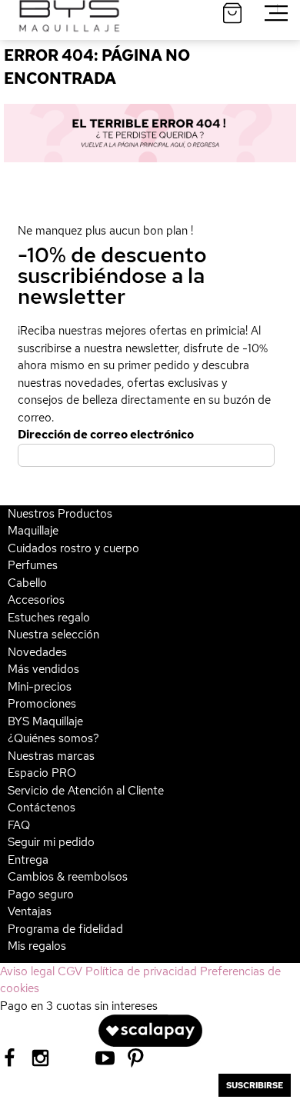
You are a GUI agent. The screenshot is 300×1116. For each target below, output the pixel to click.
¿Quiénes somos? (53, 738)
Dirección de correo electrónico (106, 434)
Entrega (28, 860)
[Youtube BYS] (105, 1056)
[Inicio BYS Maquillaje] (150, 133)
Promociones (42, 703)
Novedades (37, 652)
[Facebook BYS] (9, 1056)
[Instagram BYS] (40, 1056)
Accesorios (36, 600)
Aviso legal (27, 971)
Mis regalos (37, 946)
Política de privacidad (141, 971)
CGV (70, 971)
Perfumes (33, 565)
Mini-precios (40, 687)
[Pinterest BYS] (135, 1056)
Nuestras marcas (51, 756)
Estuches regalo (49, 617)
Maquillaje (33, 530)
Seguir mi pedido (51, 842)
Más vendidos (43, 669)
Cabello (27, 583)
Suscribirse (254, 1085)
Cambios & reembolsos (68, 876)
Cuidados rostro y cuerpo (73, 548)
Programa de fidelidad (65, 929)
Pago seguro (41, 894)
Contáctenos (41, 807)
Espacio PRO (42, 773)
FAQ (19, 825)
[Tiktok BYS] (73, 1058)
